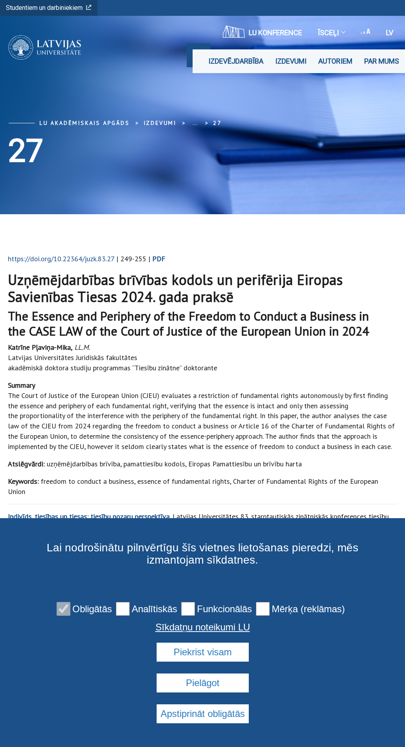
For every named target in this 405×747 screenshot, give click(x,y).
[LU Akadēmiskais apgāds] (42, 47)
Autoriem (335, 61)
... (195, 122)
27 (217, 122)
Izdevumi (291, 61)
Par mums (381, 61)
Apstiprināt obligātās (203, 713)
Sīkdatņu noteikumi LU (202, 627)
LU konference (275, 32)
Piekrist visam (203, 652)
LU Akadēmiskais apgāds (85, 122)
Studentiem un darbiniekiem (44, 7)
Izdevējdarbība (235, 61)
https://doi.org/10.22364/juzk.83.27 (61, 258)
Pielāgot (203, 682)
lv (389, 32)
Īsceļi (328, 32)
